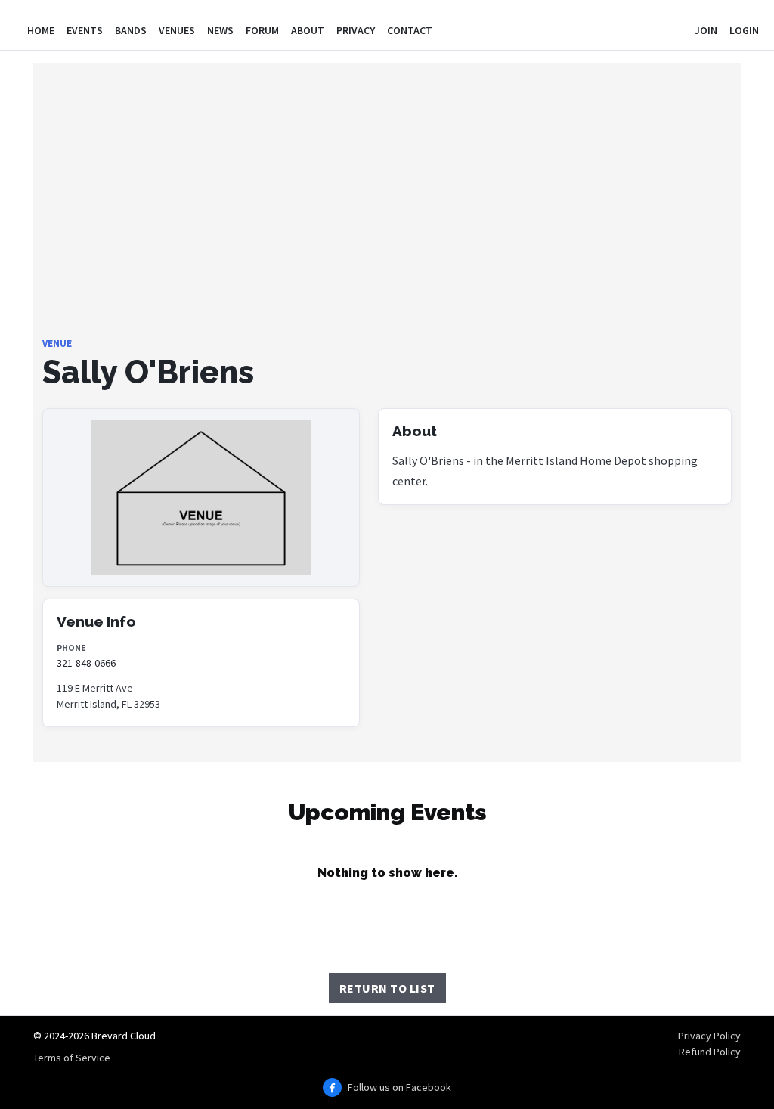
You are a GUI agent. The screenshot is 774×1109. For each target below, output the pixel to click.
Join (706, 30)
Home (40, 30)
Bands (131, 30)
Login (744, 30)
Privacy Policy (709, 1035)
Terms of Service (71, 1057)
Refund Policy (710, 1051)
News (220, 30)
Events (85, 30)
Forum (262, 30)
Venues (177, 30)
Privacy (355, 30)
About (307, 30)
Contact (409, 30)
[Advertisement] (387, 230)
